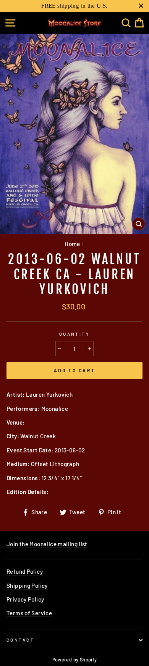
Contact (20, 639)
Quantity (74, 333)
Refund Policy (24, 571)
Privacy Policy (25, 599)
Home (72, 243)
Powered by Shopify (74, 659)
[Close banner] (141, 6)
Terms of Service (29, 613)
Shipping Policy (27, 585)
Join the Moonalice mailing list (46, 544)
